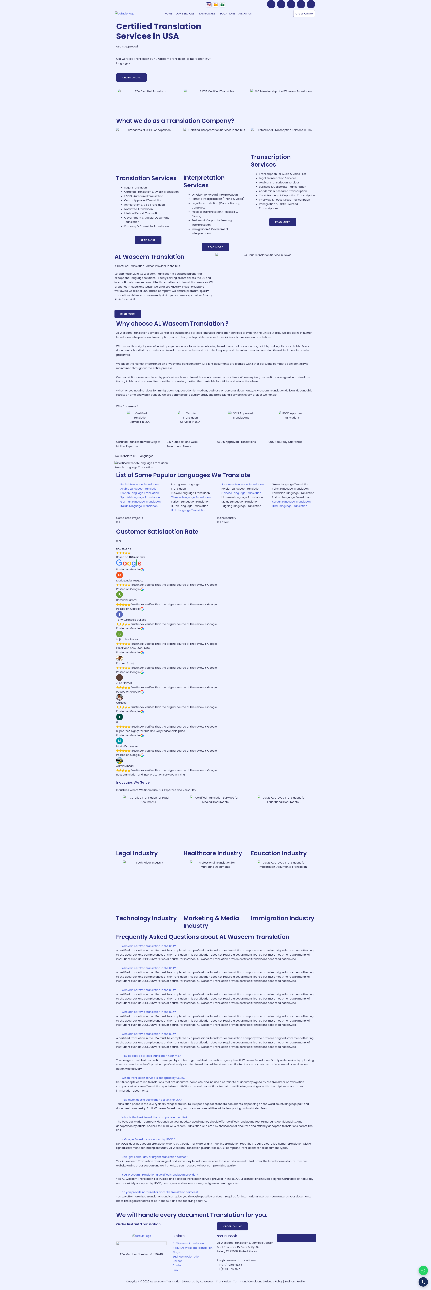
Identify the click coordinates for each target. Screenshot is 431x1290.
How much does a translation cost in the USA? (152, 1100)
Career (177, 1261)
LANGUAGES (207, 13)
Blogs (176, 1252)
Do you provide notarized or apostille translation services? (160, 1192)
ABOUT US (245, 13)
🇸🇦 (222, 5)
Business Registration (186, 1257)
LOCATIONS (227, 13)
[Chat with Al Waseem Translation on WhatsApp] (423, 1270)
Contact (178, 1265)
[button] (185, 14)
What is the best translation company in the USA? (154, 1117)
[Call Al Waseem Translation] (423, 1282)
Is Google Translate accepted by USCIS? (148, 1139)
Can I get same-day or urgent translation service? (155, 1157)
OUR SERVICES (185, 13)
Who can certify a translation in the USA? (149, 946)
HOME (168, 13)
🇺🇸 (209, 5)
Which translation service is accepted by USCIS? (153, 1078)
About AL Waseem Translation (192, 1248)
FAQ (175, 1270)
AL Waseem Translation (188, 1243)
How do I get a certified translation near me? (151, 1056)
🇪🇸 (215, 5)
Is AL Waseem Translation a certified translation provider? (160, 1175)
